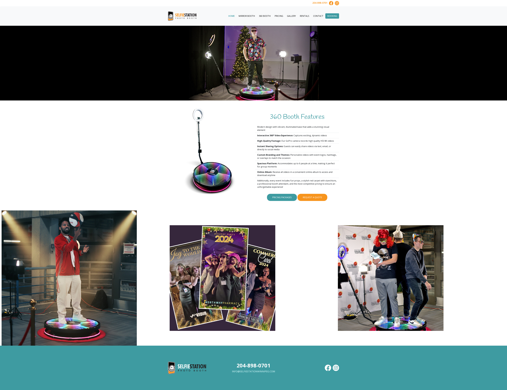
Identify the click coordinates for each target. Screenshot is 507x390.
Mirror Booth (247, 16)
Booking (332, 16)
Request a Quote (312, 197)
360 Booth (265, 16)
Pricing (279, 16)
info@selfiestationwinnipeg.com (253, 371)
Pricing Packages (282, 197)
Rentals (304, 16)
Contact (318, 16)
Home (231, 16)
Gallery (291, 16)
